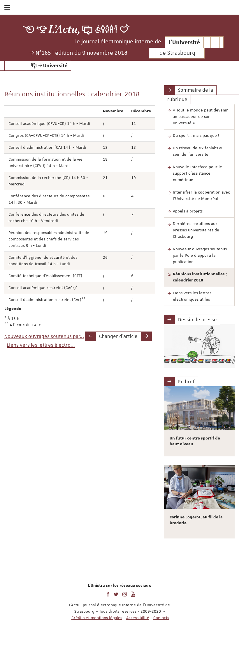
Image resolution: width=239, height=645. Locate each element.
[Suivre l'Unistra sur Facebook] (108, 594)
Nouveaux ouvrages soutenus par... (44, 336)
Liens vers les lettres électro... (41, 345)
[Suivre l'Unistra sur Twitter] (116, 594)
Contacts (161, 617)
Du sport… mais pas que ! (196, 135)
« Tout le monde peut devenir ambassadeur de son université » (200, 116)
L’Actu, (64, 29)
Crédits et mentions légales (96, 617)
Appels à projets (188, 211)
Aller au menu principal (228, 23)
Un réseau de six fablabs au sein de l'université (198, 151)
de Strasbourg (177, 53)
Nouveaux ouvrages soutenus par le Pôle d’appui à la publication (200, 255)
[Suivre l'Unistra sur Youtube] (133, 594)
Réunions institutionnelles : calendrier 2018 (200, 277)
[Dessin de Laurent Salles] (199, 346)
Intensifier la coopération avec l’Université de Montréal (201, 195)
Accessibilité (137, 617)
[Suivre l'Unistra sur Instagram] (124, 594)
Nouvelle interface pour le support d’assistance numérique (197, 173)
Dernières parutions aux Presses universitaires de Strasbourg (196, 230)
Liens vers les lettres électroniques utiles (192, 296)
